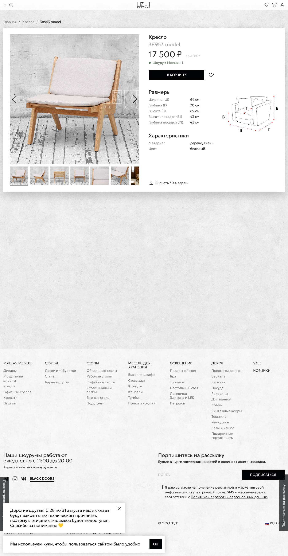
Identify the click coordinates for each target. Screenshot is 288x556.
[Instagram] (15, 479)
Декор (217, 363)
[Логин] (282, 5)
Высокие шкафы (141, 375)
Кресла (28, 22)
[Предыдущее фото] (13, 99)
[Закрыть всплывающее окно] (119, 508)
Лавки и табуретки (60, 371)
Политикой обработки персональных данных (229, 497)
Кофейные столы (101, 382)
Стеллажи (136, 381)
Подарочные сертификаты (222, 436)
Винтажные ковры (226, 411)
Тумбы (133, 398)
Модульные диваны (13, 378)
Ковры (216, 405)
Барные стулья (57, 382)
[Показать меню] (5, 5)
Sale (257, 363)
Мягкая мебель (17, 363)
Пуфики (9, 403)
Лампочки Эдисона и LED (182, 396)
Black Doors (42, 479)
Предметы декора (226, 371)
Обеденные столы (102, 371)
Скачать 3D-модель (171, 183)
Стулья (51, 363)
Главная (10, 22)
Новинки (262, 371)
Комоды (135, 386)
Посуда (217, 388)
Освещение (181, 363)
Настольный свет (184, 388)
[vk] (24, 479)
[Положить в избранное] (211, 75)
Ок (155, 544)
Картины (218, 382)
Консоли (135, 392)
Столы (93, 363)
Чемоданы (220, 422)
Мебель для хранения (139, 365)
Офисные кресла (17, 392)
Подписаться (263, 475)
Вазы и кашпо (222, 428)
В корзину (176, 75)
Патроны (177, 403)
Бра (173, 376)
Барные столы (98, 398)
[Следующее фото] (135, 99)
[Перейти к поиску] (11, 5)
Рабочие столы (99, 376)
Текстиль (218, 417)
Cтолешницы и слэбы (99, 390)
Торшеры (177, 382)
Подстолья (96, 403)
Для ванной (221, 399)
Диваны (10, 371)
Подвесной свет (183, 371)
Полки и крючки (142, 403)
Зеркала (218, 376)
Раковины (219, 394)
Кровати (10, 398)
